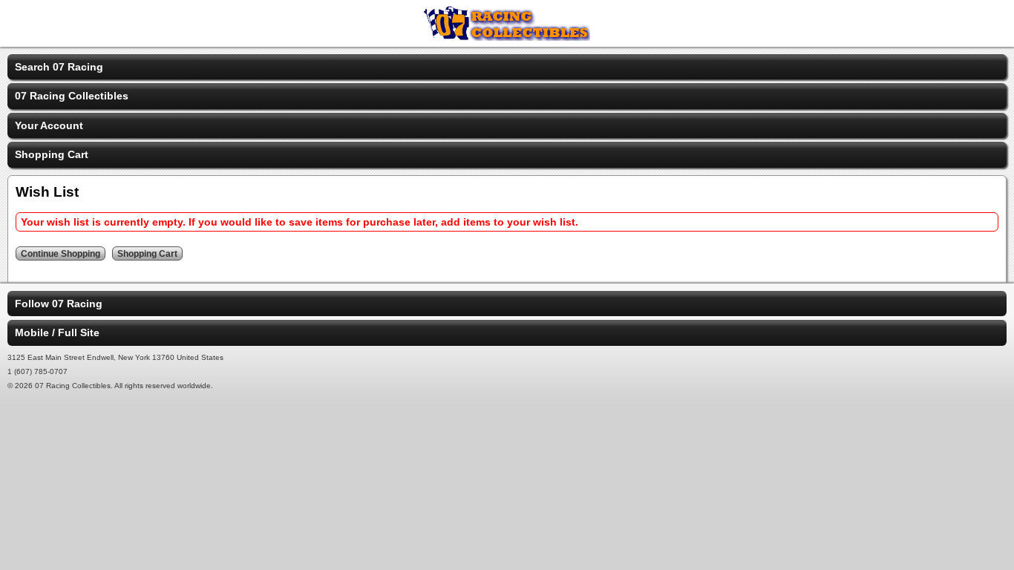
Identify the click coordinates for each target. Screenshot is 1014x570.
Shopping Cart (51, 154)
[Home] (507, 37)
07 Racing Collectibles (71, 96)
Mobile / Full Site (57, 332)
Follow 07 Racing (58, 303)
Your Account (49, 125)
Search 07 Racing (59, 67)
